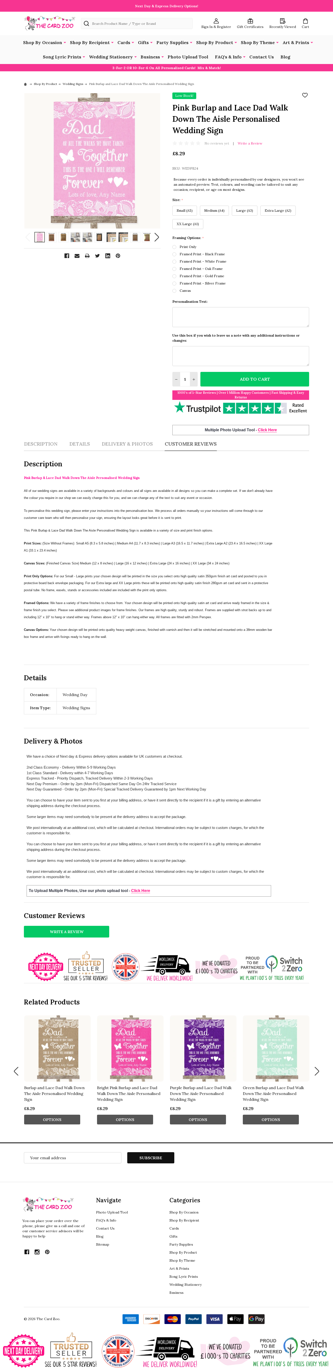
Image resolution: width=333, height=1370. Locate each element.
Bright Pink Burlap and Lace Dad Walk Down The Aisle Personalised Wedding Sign (128, 1093)
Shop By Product (214, 42)
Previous (28, 237)
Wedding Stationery (111, 57)
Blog (285, 57)
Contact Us (261, 57)
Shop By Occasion (42, 42)
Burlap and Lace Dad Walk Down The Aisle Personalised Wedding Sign (54, 1093)
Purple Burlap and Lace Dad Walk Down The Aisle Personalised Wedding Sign (201, 1093)
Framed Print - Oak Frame (201, 269)
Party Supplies (172, 42)
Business (150, 57)
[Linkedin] (107, 255)
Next (157, 237)
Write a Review (250, 143)
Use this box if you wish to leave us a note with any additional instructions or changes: (236, 338)
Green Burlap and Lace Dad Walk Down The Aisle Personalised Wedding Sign (273, 1093)
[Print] (87, 255)
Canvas (185, 290)
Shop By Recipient (90, 42)
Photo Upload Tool (188, 57)
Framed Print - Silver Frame (203, 283)
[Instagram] (37, 1252)
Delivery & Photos (127, 444)
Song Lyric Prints (62, 57)
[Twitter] (97, 255)
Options (52, 1119)
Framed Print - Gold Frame (202, 276)
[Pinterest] (118, 255)
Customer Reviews (191, 444)
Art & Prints (296, 42)
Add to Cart (255, 379)
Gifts (143, 42)
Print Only (188, 247)
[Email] (77, 255)
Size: (177, 200)
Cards (124, 42)
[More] (65, 42)
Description (41, 444)
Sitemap (102, 1244)
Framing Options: (188, 238)
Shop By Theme (258, 42)
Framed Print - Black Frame (202, 254)
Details (79, 444)
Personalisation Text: (190, 301)
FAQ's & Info (228, 57)
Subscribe (150, 1157)
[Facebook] (66, 255)
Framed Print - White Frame (203, 261)
